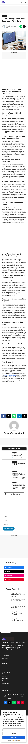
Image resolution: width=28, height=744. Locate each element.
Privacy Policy (5, 683)
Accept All (14, 737)
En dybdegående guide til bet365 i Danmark (18, 464)
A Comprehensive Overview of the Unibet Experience (19, 484)
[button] (21, 2)
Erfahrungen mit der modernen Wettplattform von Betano (18, 474)
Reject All (13, 733)
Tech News (4, 16)
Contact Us (5, 678)
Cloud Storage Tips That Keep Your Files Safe (13, 20)
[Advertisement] (14, 75)
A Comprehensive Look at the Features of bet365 (18, 619)
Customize (14, 730)
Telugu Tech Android (12, 25)
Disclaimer (4, 681)
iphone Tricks (5, 663)
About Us (4, 676)
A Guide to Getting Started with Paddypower (19, 454)
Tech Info (4, 665)
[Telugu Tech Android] (7, 2)
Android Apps (5, 661)
